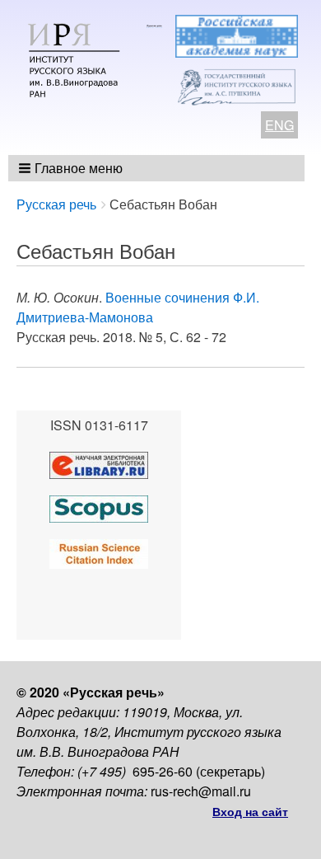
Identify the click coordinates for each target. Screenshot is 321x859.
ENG (279, 124)
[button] (72, 168)
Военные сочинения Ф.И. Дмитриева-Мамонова (137, 307)
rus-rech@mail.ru (201, 791)
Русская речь (56, 204)
